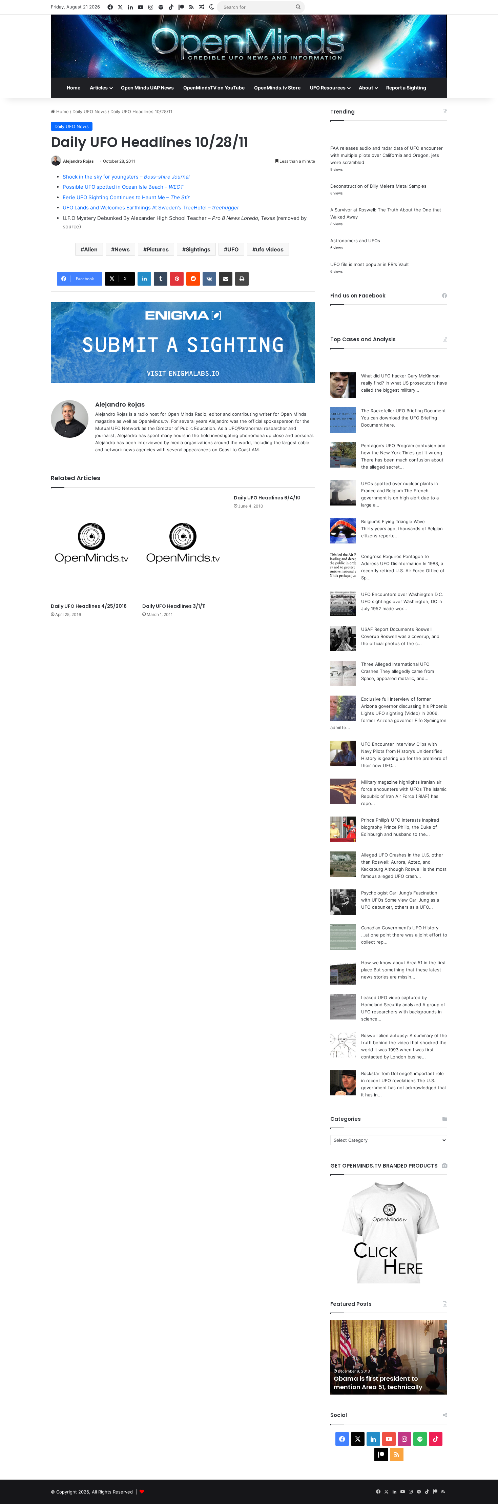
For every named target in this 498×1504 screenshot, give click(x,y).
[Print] (242, 279)
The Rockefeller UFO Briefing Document (403, 410)
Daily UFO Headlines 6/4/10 (267, 497)
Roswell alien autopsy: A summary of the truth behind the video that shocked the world (404, 1042)
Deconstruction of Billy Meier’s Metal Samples (378, 186)
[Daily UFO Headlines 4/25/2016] (91, 547)
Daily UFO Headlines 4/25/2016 (89, 606)
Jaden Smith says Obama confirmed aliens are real (375, 1382)
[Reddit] (193, 279)
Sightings (198, 249)
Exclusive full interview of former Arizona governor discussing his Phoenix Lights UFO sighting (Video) (404, 706)
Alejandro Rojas (78, 161)
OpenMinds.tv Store (277, 87)
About (366, 87)
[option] (388, 1357)
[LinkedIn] (144, 279)
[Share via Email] (225, 279)
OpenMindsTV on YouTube (214, 87)
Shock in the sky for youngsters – (126, 176)
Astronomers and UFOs (355, 240)
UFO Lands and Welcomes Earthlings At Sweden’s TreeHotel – (151, 207)
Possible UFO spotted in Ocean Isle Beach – (123, 187)
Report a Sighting (406, 87)
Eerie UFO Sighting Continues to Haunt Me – (126, 197)
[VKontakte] (209, 279)
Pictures (158, 249)
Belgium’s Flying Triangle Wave (393, 521)
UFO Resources (328, 87)
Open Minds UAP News (147, 87)
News (122, 249)
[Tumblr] (160, 279)
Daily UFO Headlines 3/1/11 (174, 606)
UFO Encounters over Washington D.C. (402, 594)
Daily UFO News (89, 111)
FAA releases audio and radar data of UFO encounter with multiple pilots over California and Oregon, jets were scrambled (386, 155)
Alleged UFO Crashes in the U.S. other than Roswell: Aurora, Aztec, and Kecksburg (402, 862)
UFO (233, 249)
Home (73, 87)
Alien (91, 249)
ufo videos (270, 249)
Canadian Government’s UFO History (399, 927)
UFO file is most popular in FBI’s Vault (369, 264)
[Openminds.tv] (249, 46)
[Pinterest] (177, 279)
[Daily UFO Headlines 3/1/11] (183, 547)
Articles (99, 87)
